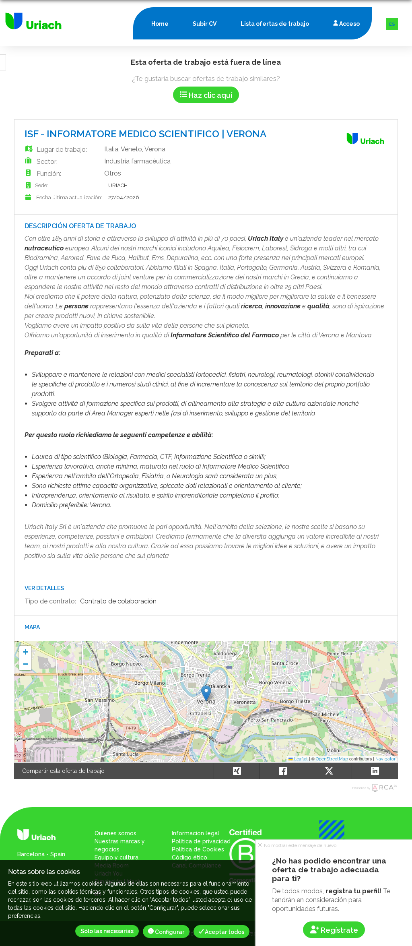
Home (160, 24)
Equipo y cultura (116, 857)
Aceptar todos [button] (224, 932)
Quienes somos (115, 833)
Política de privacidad (201, 841)
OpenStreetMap (332, 758)
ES (392, 24)
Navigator (385, 758)
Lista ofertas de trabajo (275, 24)
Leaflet (300, 758)
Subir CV (204, 24)
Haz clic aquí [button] (209, 95)
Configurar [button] (169, 932)
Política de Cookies (198, 849)
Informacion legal (195, 833)
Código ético (189, 857)
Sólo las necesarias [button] (107, 931)
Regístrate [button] (338, 930)
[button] (206, 693)
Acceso (349, 24)
